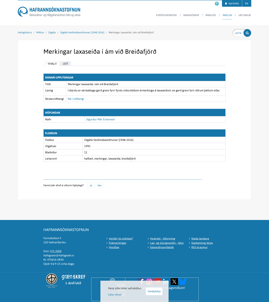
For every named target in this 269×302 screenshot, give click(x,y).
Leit (65, 63)
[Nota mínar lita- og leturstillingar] (217, 3)
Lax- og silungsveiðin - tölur (167, 243)
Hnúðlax (114, 247)
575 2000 (55, 251)
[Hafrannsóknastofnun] (49, 12)
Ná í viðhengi (76, 98)
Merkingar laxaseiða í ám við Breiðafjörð (131, 32)
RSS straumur (199, 247)
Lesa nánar (115, 294)
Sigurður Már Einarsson (100, 119)
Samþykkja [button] (154, 291)
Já (91, 185)
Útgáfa (52, 32)
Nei (99, 185)
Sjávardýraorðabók (162, 247)
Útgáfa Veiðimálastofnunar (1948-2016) (82, 32)
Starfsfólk (234, 3)
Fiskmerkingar (117, 243)
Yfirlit (52, 63)
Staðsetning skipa (202, 243)
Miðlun (40, 32)
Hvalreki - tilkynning (162, 238)
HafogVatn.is (25, 32)
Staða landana (200, 238)
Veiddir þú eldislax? (121, 238)
